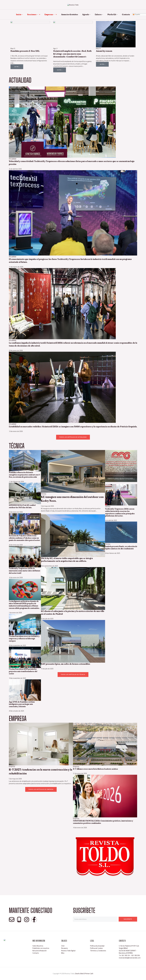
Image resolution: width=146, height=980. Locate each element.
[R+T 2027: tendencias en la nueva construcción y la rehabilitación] (41, 743)
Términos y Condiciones (98, 950)
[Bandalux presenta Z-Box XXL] (30, 34)
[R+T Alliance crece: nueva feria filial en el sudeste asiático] (105, 744)
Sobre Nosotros (37, 945)
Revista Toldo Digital (68, 950)
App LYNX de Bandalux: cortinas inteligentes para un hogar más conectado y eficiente (22, 704)
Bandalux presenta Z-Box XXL (25, 51)
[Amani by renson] (116, 34)
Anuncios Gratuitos (69, 14)
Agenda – (86, 14)
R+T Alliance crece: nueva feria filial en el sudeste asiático (95, 769)
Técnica (43, 493)
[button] (39, 14)
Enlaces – (99, 14)
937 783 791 (126, 955)
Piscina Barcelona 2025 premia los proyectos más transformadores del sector (23, 671)
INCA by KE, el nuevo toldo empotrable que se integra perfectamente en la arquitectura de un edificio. (67, 560)
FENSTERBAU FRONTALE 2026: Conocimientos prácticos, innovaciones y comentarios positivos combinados (103, 822)
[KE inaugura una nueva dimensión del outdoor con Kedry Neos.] (73, 471)
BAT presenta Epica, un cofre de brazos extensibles (65, 664)
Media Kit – (112, 14)
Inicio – (19, 14)
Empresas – (49, 14)
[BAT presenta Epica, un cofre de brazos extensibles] (73, 641)
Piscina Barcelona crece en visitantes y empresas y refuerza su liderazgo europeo (24, 638)
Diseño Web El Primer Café (84, 973)
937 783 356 (135, 955)
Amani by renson (104, 51)
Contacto (126, 14)
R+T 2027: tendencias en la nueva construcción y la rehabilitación (40, 771)
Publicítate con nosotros (40, 948)
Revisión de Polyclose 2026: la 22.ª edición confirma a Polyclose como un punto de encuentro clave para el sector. (24, 538)
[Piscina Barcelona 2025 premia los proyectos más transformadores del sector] (25, 657)
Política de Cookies (96, 948)
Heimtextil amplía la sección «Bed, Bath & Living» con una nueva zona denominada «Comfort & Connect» (72, 53)
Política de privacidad (97, 945)
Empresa (12, 766)
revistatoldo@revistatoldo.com (130, 957)
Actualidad (12, 158)
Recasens (64, 948)
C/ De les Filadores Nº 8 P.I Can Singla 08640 (129, 947)
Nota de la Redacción (39, 950)
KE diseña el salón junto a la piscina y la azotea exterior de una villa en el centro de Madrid (72, 612)
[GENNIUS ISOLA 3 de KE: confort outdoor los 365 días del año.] (25, 493)
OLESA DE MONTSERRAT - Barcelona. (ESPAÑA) (128, 952)
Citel (62, 945)
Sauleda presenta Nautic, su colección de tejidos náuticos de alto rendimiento (121, 547)
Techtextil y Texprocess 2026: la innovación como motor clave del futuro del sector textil (24, 570)
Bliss (62, 953)
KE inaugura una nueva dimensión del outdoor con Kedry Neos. (72, 499)
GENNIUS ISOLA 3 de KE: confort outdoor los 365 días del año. (22, 506)
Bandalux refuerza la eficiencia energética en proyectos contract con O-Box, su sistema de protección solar (25, 474)
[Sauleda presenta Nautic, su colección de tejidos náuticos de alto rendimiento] (121, 532)
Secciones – (32, 14)
